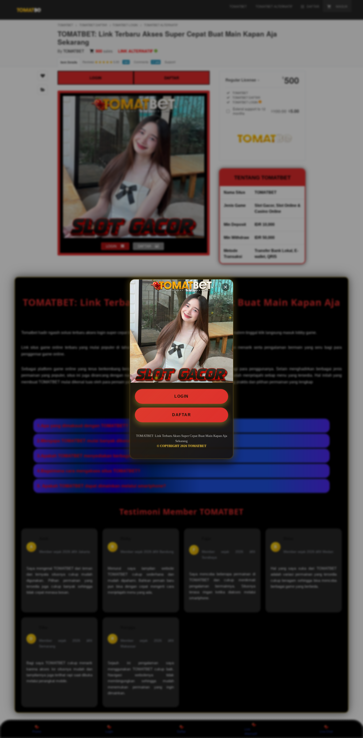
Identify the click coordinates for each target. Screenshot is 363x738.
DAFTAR (181, 415)
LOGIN (181, 396)
